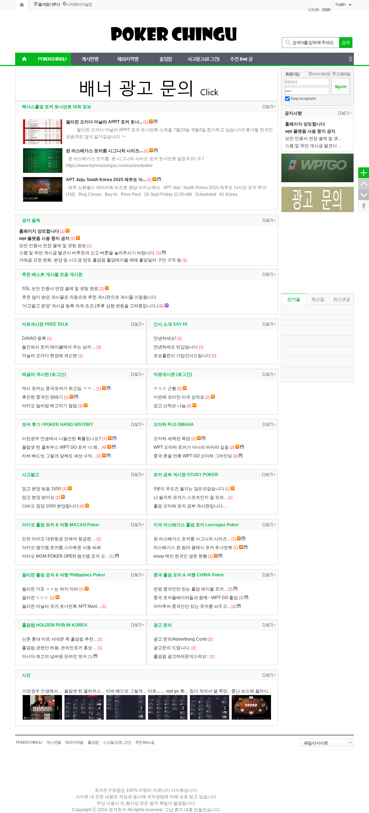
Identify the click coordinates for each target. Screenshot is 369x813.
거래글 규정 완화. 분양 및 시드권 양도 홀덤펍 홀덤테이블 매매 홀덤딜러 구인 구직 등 (100, 260)
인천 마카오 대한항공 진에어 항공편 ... (58, 538)
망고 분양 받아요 (38, 497)
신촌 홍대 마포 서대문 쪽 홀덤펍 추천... (59, 639)
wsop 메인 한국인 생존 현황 (180, 556)
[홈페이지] (21, 4)
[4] (104, 447)
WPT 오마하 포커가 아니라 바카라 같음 (191, 447)
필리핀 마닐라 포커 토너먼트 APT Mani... (61, 606)
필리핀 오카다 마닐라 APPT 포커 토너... (104, 121)
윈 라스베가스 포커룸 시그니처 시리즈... (104, 150)
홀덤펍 (93, 742)
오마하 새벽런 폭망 (172, 438)
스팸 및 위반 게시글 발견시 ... (313, 145)
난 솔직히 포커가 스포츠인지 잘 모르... (190, 497)
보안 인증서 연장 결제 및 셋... (313, 138)
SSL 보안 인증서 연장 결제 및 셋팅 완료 (60, 288)
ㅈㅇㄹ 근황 (165, 388)
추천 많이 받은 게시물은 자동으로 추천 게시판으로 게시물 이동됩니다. (89, 297)
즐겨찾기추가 (48, 4)
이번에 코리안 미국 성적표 (179, 397)
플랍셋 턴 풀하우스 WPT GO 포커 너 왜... (61, 447)
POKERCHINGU (29, 742)
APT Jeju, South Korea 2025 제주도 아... (106, 179)
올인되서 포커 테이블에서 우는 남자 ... (58, 347)
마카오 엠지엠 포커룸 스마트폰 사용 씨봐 (61, 547)
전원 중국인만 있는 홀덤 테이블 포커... (190, 589)
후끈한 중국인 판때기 (42, 397)
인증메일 (343, 74)
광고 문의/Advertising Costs (180, 639)
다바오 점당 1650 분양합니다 (50, 506)
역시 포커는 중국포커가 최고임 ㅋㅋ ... (58, 388)
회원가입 (292, 74)
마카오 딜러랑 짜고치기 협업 (49, 405)
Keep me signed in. (303, 98)
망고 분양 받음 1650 (41, 488)
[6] (161, 306)
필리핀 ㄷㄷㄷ (35, 597)
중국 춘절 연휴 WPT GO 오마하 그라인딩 (193, 455)
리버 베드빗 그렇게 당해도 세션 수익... (58, 455)
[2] (214, 355)
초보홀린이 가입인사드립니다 (182, 355)
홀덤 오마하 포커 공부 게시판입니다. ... (191, 506)
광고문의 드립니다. (172, 647)
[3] (99, 347)
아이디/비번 (321, 74)
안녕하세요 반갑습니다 (176, 347)
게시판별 (53, 742)
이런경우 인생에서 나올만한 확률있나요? (61, 438)
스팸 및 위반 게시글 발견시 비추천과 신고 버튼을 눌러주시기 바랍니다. (87, 252)
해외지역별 (74, 742)
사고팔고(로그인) (117, 742)
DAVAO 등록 (34, 338)
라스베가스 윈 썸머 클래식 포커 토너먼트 (193, 547)
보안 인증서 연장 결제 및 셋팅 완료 (52, 245)
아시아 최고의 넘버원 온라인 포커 (54, 656)
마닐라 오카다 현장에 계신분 (49, 355)
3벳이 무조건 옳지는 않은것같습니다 (189, 488)
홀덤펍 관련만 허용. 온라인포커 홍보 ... (59, 647)
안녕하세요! (165, 338)
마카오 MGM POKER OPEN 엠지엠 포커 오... (65, 556)
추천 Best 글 (144, 742)
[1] (145, 122)
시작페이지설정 (79, 4)
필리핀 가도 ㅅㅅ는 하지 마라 (50, 589)
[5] (189, 406)
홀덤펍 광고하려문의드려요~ (181, 656)
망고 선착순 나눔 (170, 405)
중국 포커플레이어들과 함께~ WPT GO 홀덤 (196, 597)
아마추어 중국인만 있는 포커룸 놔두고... (192, 606)
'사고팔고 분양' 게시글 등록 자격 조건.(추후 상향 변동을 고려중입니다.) (90, 305)
